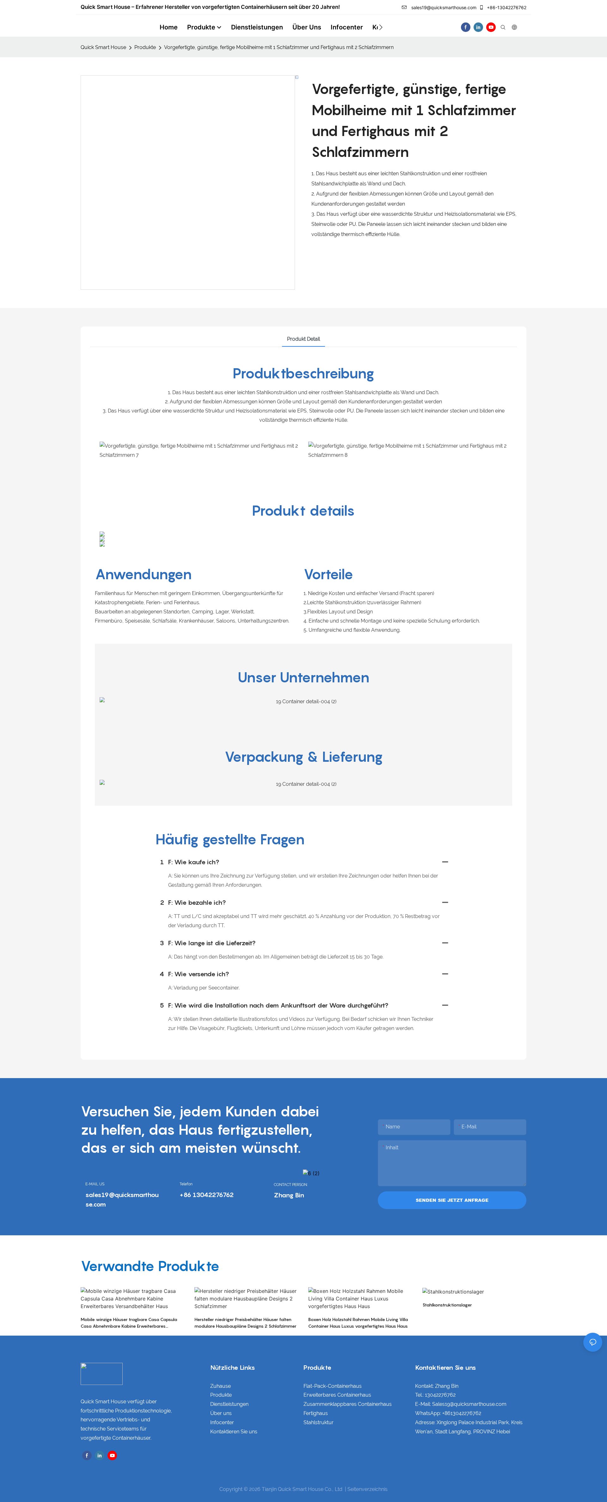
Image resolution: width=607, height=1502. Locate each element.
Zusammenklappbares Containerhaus (348, 1404)
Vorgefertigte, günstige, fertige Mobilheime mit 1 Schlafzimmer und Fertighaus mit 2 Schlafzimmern (279, 47)
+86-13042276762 (506, 7)
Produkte (145, 47)
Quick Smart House (103, 47)
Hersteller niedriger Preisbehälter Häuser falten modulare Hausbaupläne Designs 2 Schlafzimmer (245, 1323)
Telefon (186, 1184)
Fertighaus (316, 1413)
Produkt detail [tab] (303, 339)
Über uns (221, 1413)
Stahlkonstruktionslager (447, 1304)
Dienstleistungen (229, 1404)
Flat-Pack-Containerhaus (333, 1386)
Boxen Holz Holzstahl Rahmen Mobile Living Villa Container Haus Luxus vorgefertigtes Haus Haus (358, 1323)
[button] (381, 27)
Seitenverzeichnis (367, 1489)
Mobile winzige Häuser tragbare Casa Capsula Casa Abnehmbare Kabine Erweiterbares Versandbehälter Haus (129, 1323)
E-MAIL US (94, 1184)
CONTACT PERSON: (291, 1184)
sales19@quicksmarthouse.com (443, 7)
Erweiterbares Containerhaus (337, 1395)
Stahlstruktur (319, 1422)
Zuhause (220, 1386)
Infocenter (222, 1422)
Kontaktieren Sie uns (233, 1432)
